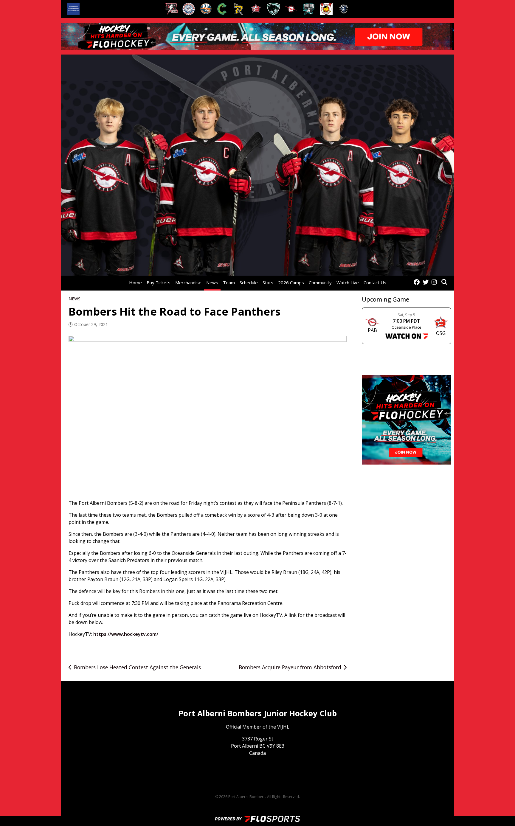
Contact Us (375, 282)
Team (229, 282)
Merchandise (188, 282)
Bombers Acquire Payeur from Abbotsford (290, 667)
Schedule (249, 282)
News (212, 282)
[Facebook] (416, 282)
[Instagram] (434, 282)
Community (320, 282)
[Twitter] (425, 282)
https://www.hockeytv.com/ (125, 634)
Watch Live (347, 282)
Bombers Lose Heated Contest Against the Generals (137, 667)
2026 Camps (291, 282)
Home (135, 282)
